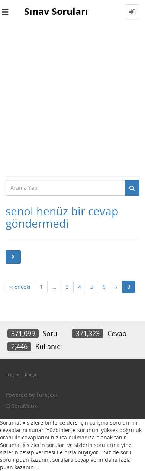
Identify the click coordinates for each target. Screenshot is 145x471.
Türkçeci (46, 394)
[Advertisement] (72, 99)
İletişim (12, 374)
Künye (31, 374)
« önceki (20, 286)
